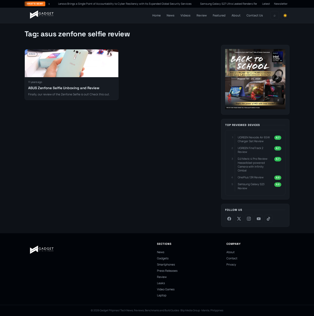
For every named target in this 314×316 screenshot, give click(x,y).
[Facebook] (229, 219)
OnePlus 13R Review (251, 177)
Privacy (231, 264)
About (236, 15)
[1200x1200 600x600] (255, 108)
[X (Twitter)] (239, 219)
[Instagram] (249, 219)
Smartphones (166, 264)
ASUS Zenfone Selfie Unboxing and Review (63, 88)
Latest (266, 4)
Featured (219, 15)
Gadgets (163, 258)
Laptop (161, 295)
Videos (185, 15)
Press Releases (167, 271)
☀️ (285, 15)
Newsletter (281, 4)
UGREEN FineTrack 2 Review (250, 150)
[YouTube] (259, 219)
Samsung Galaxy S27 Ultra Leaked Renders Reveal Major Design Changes (238, 4)
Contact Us (255, 15)
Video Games (166, 289)
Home (156, 15)
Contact (231, 258)
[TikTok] (268, 219)
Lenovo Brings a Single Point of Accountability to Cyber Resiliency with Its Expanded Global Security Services (118, 4)
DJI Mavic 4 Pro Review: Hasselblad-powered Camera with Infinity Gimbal (253, 164)
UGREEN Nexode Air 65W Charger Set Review (254, 139)
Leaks (161, 283)
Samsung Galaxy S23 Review (251, 186)
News (171, 15)
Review (202, 15)
